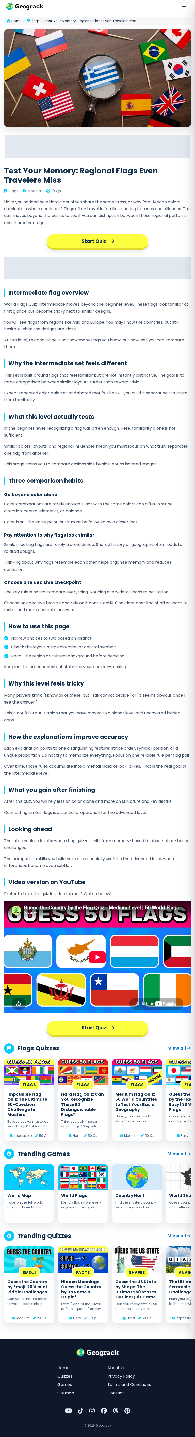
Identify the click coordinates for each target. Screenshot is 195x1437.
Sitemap (65, 1393)
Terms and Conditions (129, 1385)
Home (63, 1368)
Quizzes (64, 1376)
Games (64, 1385)
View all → (179, 1048)
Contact (115, 1393)
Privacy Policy (121, 1376)
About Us (116, 1368)
